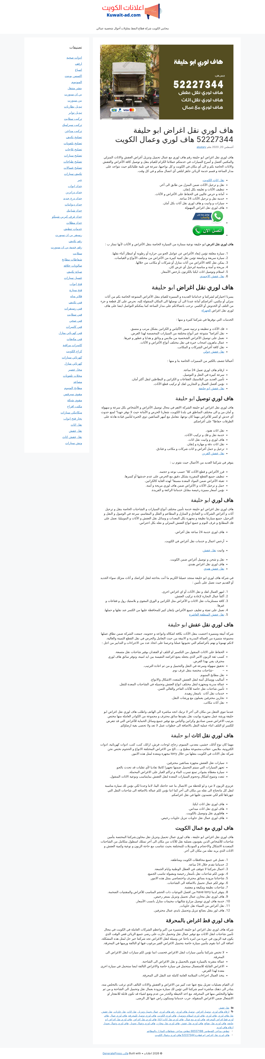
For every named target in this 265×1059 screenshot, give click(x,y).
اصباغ (78, 70)
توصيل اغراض (203, 1011)
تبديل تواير (75, 112)
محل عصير (75, 369)
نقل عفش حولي (213, 351)
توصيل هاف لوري (185, 1011)
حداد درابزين (74, 192)
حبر (80, 180)
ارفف (78, 64)
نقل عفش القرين (213, 453)
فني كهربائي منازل (70, 333)
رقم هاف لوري (167, 1011)
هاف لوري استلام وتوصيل (191, 1015)
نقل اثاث (131, 1011)
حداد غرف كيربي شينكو (67, 216)
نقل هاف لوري (225, 1015)
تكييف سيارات (73, 174)
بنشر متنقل (75, 88)
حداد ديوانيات (73, 204)
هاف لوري (211, 1015)
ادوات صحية (74, 57)
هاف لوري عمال (118, 1015)
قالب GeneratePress (115, 1053)
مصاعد (77, 382)
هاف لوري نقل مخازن (168, 1023)
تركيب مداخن (73, 131)
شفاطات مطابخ (72, 259)
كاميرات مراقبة (72, 345)
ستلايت (77, 253)
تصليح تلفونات (73, 143)
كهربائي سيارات (72, 357)
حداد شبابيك (74, 210)
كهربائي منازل (73, 363)
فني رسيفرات (73, 308)
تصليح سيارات (73, 155)
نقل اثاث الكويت (213, 180)
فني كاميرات (74, 327)
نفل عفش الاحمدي (212, 276)
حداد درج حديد (72, 198)
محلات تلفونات (72, 376)
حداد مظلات (74, 223)
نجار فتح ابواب (72, 418)
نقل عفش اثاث (72, 437)
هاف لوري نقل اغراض (144, 1019)
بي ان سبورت (73, 94)
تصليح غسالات (73, 168)
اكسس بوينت (73, 76)
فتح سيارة (75, 290)
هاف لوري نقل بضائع (215, 1023)
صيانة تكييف (74, 272)
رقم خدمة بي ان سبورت (66, 247)
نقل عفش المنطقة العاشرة (206, 614)
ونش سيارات (73, 443)
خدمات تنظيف (73, 229)
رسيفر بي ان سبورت (68, 235)
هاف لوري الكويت (167, 1015)
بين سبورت (75, 100)
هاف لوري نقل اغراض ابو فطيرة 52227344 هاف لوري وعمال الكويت (192, 1035)
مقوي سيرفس (72, 394)
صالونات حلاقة (73, 265)
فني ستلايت (74, 314)
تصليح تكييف (74, 137)
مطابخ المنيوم (73, 388)
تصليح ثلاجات (73, 149)
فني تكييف (75, 302)
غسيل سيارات (73, 278)
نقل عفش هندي (214, 568)
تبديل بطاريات (73, 106)
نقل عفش (209, 550)
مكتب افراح (74, 406)
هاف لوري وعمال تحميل (142, 1023)
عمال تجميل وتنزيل (148, 1011)
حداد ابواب (75, 186)
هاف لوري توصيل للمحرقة (142, 1015)
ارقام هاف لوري (220, 1011)
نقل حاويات (120, 1011)
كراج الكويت (74, 351)
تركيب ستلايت (73, 119)
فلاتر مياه (76, 296)
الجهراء (206, 310)
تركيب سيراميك (72, 125)
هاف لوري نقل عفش (192, 1023)
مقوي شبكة (74, 400)
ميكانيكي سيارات (71, 412)
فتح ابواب (76, 284)
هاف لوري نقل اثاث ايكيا (171, 1019)
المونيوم (76, 82)
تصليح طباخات (72, 161)
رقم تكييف (75, 241)
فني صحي (75, 320)
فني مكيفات (74, 339)
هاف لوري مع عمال (195, 1019)
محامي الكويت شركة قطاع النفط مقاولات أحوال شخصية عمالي (132, 28)
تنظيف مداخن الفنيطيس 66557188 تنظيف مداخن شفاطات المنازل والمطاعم (188, 1031)
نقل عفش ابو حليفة (211, 388)
